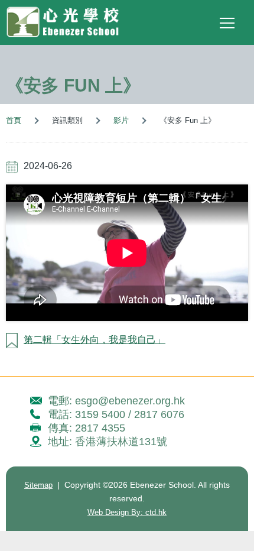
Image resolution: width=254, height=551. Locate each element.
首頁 (13, 120)
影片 (121, 120)
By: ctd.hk (127, 512)
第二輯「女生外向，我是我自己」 (94, 340)
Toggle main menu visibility (227, 22)
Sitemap (38, 485)
